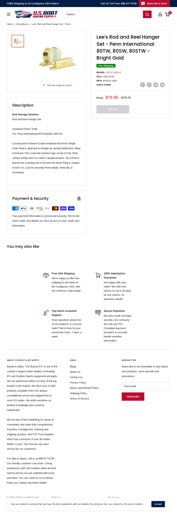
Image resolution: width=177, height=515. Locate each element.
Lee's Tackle (113, 72)
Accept (158, 504)
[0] (167, 14)
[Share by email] (162, 84)
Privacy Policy (78, 382)
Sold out (113, 109)
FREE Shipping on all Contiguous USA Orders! (33, 3)
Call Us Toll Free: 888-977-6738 (119, 3)
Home (10, 24)
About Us (75, 371)
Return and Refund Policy (84, 387)
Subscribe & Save (157, 3)
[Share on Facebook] (142, 84)
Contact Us (76, 377)
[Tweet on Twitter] (155, 84)
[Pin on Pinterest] (149, 84)
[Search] (147, 14)
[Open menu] (8, 14)
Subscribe (133, 396)
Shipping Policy (78, 393)
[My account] (160, 14)
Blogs (73, 366)
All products (22, 24)
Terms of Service (79, 398)
